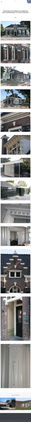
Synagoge (23, 408)
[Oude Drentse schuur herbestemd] (8, 401)
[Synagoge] (23, 413)
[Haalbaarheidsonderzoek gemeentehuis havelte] (8, 413)
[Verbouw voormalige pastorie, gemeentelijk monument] (23, 401)
